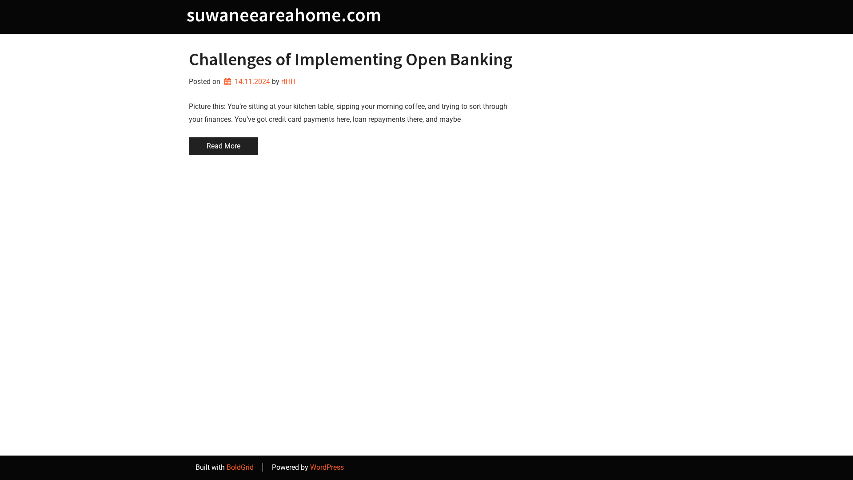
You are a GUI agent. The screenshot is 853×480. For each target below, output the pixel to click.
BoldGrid (240, 467)
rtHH (288, 81)
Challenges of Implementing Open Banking (350, 59)
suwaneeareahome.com (284, 14)
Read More (223, 146)
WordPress (327, 467)
